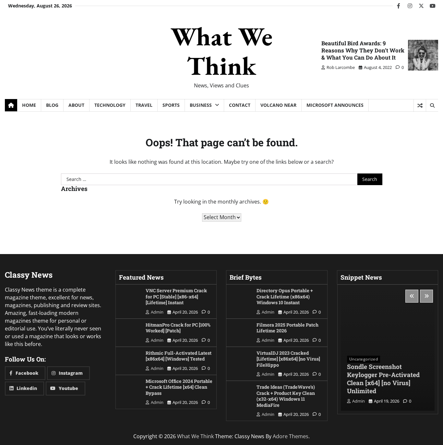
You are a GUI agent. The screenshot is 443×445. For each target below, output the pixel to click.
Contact (239, 105)
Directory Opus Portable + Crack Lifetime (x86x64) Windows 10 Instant (285, 296)
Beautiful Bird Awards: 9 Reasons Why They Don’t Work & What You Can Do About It (362, 50)
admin (157, 312)
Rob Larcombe (341, 67)
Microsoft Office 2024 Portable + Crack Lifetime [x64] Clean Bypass (179, 387)
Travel (144, 105)
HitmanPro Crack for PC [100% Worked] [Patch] (178, 328)
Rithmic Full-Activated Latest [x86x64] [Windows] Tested (178, 356)
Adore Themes (290, 436)
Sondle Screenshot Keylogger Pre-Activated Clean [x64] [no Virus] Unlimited (383, 378)
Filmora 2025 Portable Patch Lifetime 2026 (287, 328)
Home (29, 105)
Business (201, 105)
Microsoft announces (335, 105)
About (76, 105)
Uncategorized (363, 359)
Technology (110, 105)
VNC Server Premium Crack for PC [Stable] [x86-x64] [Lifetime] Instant (176, 296)
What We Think (221, 51)
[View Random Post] (420, 105)
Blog (52, 105)
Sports (171, 105)
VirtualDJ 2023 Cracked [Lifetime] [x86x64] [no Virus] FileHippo (288, 359)
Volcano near (278, 105)
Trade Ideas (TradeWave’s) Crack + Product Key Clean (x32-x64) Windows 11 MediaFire (286, 396)
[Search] (432, 105)
